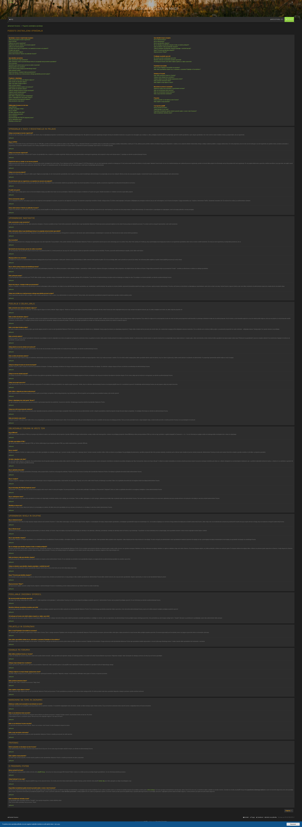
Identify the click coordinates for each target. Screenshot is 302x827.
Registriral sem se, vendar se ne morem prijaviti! (22, 45)
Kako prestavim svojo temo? (16, 101)
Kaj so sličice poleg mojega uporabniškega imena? (22, 68)
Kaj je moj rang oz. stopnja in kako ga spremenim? (22, 72)
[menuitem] (11, 19)
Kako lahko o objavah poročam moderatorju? (21, 96)
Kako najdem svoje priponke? (162, 101)
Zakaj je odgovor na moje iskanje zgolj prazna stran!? (168, 79)
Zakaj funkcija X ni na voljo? (161, 109)
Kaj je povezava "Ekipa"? (160, 52)
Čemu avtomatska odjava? (16, 52)
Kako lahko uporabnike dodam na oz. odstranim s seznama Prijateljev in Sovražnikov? (177, 69)
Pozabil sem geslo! (14, 50)
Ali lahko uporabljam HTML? (16, 109)
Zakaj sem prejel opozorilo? (16, 94)
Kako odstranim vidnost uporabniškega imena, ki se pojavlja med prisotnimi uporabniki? (32, 61)
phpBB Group (41, 772)
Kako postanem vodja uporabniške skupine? (166, 46)
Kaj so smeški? (13, 110)
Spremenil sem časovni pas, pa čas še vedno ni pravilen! (24, 65)
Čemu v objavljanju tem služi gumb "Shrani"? (21, 97)
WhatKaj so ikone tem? (15, 121)
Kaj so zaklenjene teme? (15, 119)
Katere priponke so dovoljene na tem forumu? (166, 100)
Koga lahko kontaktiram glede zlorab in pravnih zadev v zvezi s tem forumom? (175, 111)
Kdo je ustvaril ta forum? (160, 107)
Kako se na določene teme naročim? (164, 90)
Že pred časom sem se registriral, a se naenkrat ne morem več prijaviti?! (28, 48)
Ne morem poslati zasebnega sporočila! (165, 58)
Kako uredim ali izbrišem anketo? (18, 88)
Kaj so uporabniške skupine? (161, 43)
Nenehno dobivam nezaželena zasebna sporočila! (167, 60)
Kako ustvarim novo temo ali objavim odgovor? (21, 80)
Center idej (102, 781)
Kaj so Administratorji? (160, 39)
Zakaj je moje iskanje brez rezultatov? (164, 77)
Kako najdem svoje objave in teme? (163, 82)
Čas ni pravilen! (13, 63)
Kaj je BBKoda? (13, 107)
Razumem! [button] (293, 824)
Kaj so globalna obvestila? (16, 114)
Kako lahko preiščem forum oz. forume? (165, 75)
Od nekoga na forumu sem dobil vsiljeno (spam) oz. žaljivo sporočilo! (173, 61)
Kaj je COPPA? (13, 41)
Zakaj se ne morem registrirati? (17, 43)
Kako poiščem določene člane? (162, 80)
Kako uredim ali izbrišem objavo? (18, 81)
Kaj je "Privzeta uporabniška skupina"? (164, 50)
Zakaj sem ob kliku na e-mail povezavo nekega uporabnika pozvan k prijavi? (29, 74)
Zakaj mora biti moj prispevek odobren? (19, 99)
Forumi (11, 2)
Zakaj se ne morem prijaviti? (16, 46)
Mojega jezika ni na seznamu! (17, 67)
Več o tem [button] (57, 824)
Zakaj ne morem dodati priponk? (17, 92)
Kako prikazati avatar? (15, 70)
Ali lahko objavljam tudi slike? (17, 112)
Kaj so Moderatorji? (159, 41)
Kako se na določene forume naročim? (164, 92)
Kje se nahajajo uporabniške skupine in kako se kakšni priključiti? (171, 45)
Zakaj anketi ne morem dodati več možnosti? (21, 87)
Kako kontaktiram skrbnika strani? (163, 113)
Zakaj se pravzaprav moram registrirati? (19, 39)
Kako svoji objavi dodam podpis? (18, 83)
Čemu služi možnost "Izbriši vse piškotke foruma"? (23, 53)
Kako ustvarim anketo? (15, 85)
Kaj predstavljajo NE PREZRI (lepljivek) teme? (21, 117)
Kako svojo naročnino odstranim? (163, 93)
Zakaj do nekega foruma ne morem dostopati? (21, 90)
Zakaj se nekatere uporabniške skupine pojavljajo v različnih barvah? (172, 48)
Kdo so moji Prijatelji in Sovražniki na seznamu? (167, 67)
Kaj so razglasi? (13, 116)
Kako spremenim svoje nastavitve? (18, 60)
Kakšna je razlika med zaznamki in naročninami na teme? (169, 88)
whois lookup (151, 790)
